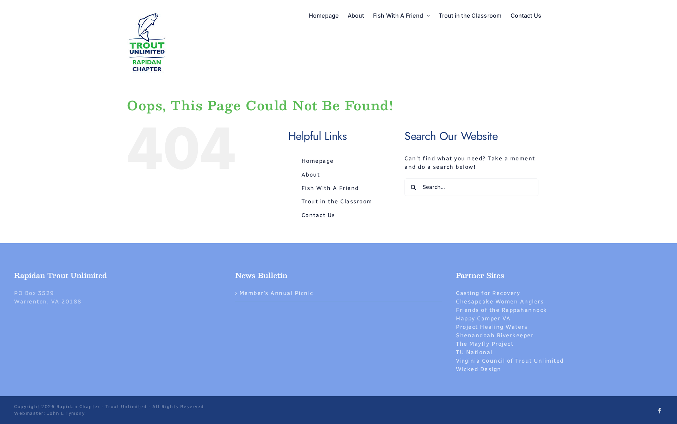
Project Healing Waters (491, 327)
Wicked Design (478, 369)
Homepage (317, 161)
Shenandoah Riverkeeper (494, 335)
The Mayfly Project (484, 343)
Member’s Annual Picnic (276, 293)
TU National (474, 352)
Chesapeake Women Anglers (500, 301)
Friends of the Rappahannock (501, 310)
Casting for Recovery (488, 293)
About (310, 174)
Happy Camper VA (483, 318)
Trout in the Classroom (336, 201)
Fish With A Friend (330, 188)
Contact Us (318, 215)
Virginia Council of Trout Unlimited (510, 360)
